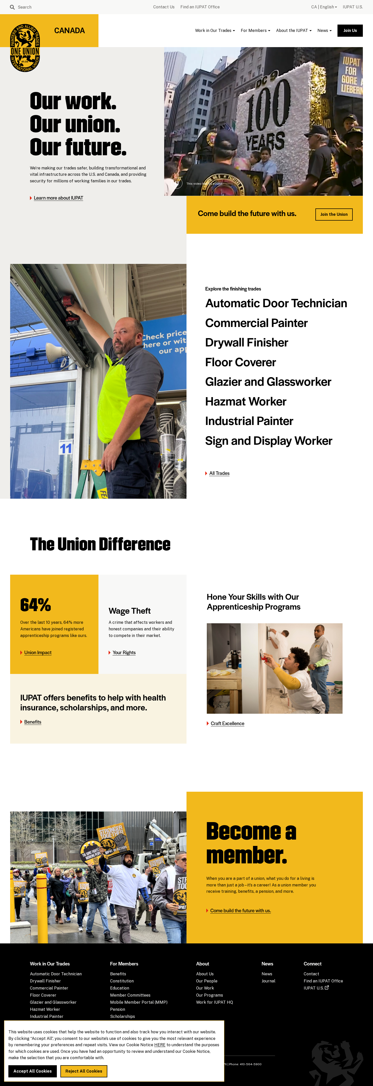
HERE (159, 1045)
